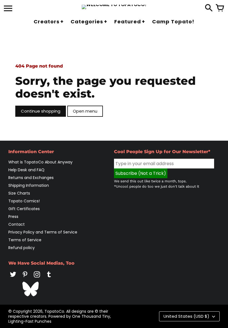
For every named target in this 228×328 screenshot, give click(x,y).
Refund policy (21, 247)
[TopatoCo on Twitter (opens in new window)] (13, 278)
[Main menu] (8, 9)
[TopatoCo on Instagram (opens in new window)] (37, 278)
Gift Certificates (24, 209)
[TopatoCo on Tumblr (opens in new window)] (49, 278)
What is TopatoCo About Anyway (40, 162)
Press (13, 216)
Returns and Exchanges (31, 177)
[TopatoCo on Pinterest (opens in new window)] (25, 278)
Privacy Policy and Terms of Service (42, 232)
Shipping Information (28, 185)
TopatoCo (54, 311)
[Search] (209, 8)
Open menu (85, 111)
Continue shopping (40, 111)
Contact (16, 224)
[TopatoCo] (114, 7)
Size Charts (19, 193)
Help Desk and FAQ (26, 170)
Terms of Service (24, 240)
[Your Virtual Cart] (220, 8)
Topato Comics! (24, 201)
